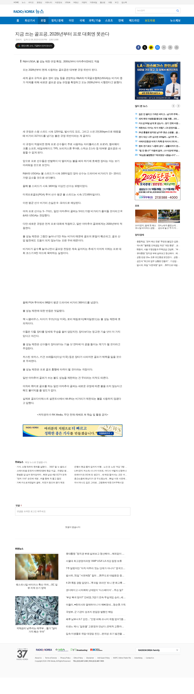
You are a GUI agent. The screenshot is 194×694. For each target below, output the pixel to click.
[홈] (18, 20)
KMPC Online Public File (122, 658)
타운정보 (58, 2)
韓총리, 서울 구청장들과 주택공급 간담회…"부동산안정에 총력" (165, 249)
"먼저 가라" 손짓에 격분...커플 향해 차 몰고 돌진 (39, 478)
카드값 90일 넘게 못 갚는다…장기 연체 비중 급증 (161, 123)
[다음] (178, 106)
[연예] (121, 20)
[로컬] (43, 20)
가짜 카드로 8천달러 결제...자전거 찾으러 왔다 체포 (41, 482)
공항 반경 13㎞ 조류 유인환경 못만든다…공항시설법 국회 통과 (165, 257)
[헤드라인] (134, 20)
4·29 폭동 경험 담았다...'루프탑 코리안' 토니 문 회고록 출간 (96, 583)
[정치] (57, 20)
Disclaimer (90, 658)
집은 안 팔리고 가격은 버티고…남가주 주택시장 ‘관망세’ (164, 114)
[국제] (82, 20)
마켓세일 (93, 2)
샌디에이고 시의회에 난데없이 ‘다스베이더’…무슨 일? (94, 590)
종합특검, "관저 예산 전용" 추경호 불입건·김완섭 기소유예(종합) (165, 241)
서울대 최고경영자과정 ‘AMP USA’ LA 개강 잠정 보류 (94, 561)
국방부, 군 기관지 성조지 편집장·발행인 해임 (89, 612)
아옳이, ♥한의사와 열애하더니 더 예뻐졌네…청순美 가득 (96, 604)
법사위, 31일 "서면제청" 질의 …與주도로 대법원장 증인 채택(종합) (96, 575)
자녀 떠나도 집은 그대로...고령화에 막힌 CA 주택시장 (99, 482)
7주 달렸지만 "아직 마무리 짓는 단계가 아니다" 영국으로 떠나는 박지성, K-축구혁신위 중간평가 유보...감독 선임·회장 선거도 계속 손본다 (96, 568)
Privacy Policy (65, 658)
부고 (116, 2)
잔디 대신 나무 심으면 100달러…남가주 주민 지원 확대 (163, 137)
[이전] (173, 106)
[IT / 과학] (94, 20)
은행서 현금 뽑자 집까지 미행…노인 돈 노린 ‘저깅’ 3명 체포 (101, 467)
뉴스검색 (141, 10)
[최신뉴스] (30, 20)
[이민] (71, 20)
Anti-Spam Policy (103, 658)
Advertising (138, 658)
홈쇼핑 (102, 2)
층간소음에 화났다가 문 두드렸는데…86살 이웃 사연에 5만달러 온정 (106, 478)
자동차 (84, 2)
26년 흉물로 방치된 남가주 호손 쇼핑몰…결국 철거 (161, 132)
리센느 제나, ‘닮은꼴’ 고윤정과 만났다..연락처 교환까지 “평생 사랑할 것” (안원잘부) (96, 626)
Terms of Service (51, 658)
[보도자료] (150, 20)
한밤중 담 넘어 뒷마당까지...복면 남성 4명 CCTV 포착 (42, 474)
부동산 (76, 2)
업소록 (124, 2)
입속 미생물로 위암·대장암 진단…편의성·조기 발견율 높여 (96, 633)
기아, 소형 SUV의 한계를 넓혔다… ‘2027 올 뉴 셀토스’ (42, 467)
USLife (67, 2)
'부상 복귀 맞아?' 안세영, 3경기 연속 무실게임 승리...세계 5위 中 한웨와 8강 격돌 (96, 597)
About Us (38, 658)
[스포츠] (109, 20)
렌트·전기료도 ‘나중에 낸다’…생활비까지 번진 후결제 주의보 (166, 146)
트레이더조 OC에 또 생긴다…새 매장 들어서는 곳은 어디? (101, 474)
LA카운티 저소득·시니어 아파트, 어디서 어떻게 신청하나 (100, 470)
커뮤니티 (48, 2)
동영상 (39, 2)
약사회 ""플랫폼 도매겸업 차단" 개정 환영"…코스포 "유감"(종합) (165, 245)
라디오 (31, 2)
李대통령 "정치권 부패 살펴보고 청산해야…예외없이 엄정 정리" (96, 553)
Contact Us (150, 658)
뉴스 (23, 2)
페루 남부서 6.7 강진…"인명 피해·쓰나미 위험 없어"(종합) (96, 619)
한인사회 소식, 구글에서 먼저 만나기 (36, 46)
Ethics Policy (78, 658)
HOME (16, 2)
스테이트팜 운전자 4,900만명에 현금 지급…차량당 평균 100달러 (47, 470)
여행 (110, 2)
